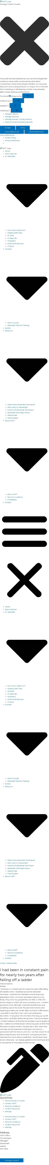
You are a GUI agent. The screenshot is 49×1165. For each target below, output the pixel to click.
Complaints (11, 500)
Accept (8, 128)
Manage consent (12, 1160)
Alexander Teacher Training (18, 325)
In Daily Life (12, 238)
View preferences (12, 132)
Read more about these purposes (18, 122)
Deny (23, 128)
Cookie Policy (10, 138)
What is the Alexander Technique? (21, 404)
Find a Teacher (11, 154)
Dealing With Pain (14, 233)
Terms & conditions (15, 497)
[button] (24, 41)
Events (7, 328)
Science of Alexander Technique (20, 410)
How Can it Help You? (16, 230)
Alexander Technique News (18, 412)
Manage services (12, 117)
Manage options (11, 114)
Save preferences (36, 132)
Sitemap (8, 1111)
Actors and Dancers (15, 243)
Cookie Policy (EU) (12, 1109)
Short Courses (13, 323)
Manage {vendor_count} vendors (18, 119)
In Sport (10, 246)
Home (7, 151)
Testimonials (12, 415)
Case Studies (12, 418)
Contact (8, 502)
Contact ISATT (10, 1103)
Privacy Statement (12, 140)
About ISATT (12, 494)
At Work (10, 235)
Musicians (11, 241)
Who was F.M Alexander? (17, 407)
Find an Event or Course (15, 1101)
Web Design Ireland (35, 1157)
